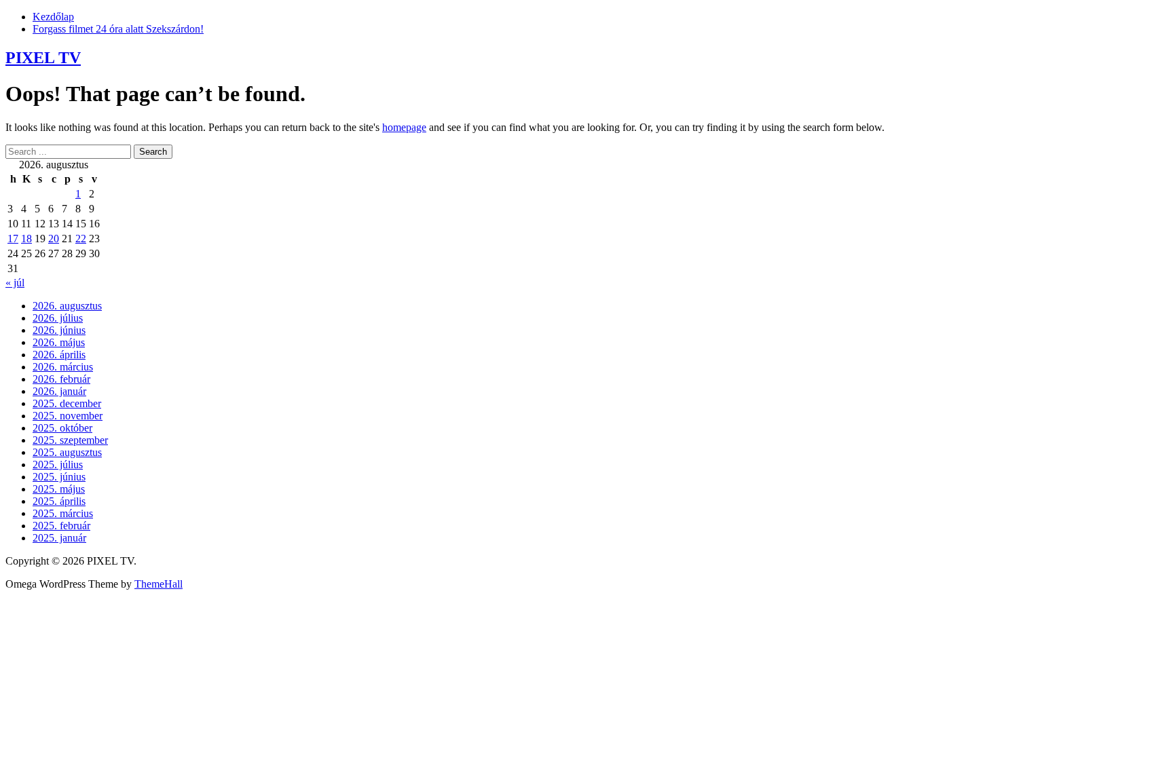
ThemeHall (158, 584)
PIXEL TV (43, 58)
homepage (404, 127)
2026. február (61, 379)
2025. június (59, 476)
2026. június (59, 330)
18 (26, 238)
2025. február (61, 525)
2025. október (62, 428)
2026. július (58, 318)
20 (53, 238)
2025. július (58, 464)
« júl (14, 282)
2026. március (63, 367)
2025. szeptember (70, 440)
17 (12, 238)
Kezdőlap (53, 16)
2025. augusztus (67, 452)
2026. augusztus (67, 305)
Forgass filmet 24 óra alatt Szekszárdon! (118, 29)
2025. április (59, 501)
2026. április (59, 354)
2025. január (59, 538)
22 (80, 238)
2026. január (59, 391)
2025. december (67, 403)
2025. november (68, 415)
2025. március (63, 513)
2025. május (59, 489)
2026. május (59, 342)
